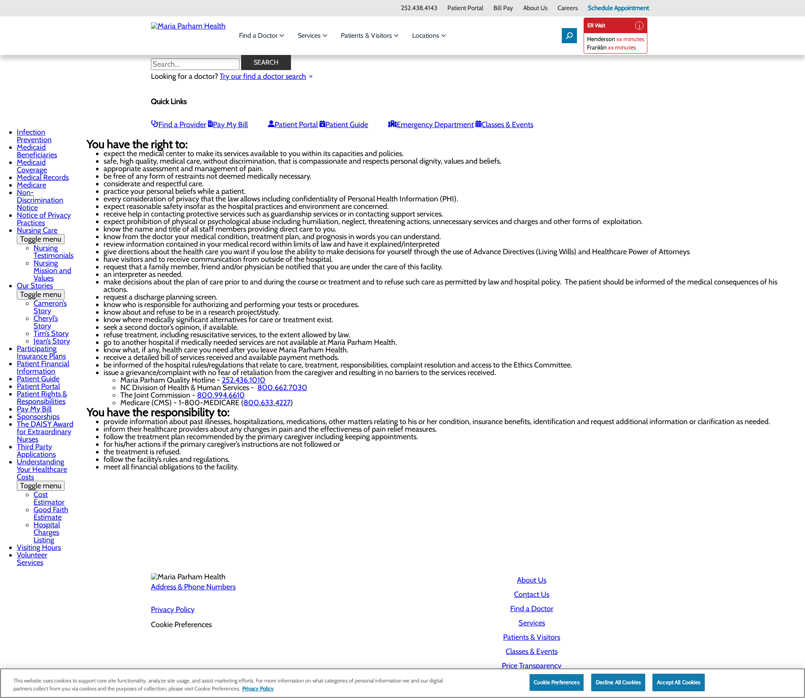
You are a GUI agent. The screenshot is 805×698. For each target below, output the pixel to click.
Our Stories (39, 290)
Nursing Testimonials (53, 251)
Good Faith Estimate (51, 513)
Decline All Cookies (618, 682)
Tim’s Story (51, 333)
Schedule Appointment (618, 8)
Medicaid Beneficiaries (37, 151)
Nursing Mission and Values (52, 270)
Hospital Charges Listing (47, 532)
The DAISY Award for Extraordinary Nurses (45, 431)
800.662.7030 (282, 387)
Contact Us (531, 594)
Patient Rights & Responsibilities (42, 397)
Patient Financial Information (43, 367)
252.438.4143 (419, 8)
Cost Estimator (49, 498)
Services (310, 35)
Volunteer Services (32, 558)
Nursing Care (39, 235)
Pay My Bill (230, 124)
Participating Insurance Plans (41, 352)
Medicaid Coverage (32, 166)
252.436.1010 (243, 380)
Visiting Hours (39, 547)
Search (266, 62)
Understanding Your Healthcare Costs (42, 473)
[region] (402, 683)
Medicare (31, 185)
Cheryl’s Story (46, 322)
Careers (568, 8)
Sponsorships (38, 416)
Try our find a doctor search (263, 76)
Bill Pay (503, 8)
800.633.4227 (267, 402)
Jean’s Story (52, 341)
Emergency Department (435, 124)
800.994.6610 (221, 395)
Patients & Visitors (367, 35)
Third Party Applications (36, 450)
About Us (535, 8)
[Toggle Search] (569, 35)
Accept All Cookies (678, 682)
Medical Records (43, 177)
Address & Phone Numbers (193, 586)
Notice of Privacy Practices (44, 219)
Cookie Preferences (556, 682)
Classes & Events (507, 124)
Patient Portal (465, 8)
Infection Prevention (34, 136)
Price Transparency (531, 665)
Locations (426, 35)
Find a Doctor (259, 35)
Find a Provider (182, 124)
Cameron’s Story (50, 307)
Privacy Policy (173, 609)
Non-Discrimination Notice (40, 200)
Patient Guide (346, 124)
